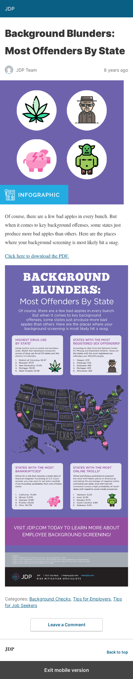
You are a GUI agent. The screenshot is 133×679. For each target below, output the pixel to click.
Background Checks (50, 598)
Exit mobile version (66, 670)
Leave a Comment (66, 624)
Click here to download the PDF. (37, 255)
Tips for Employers (92, 598)
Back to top (117, 652)
